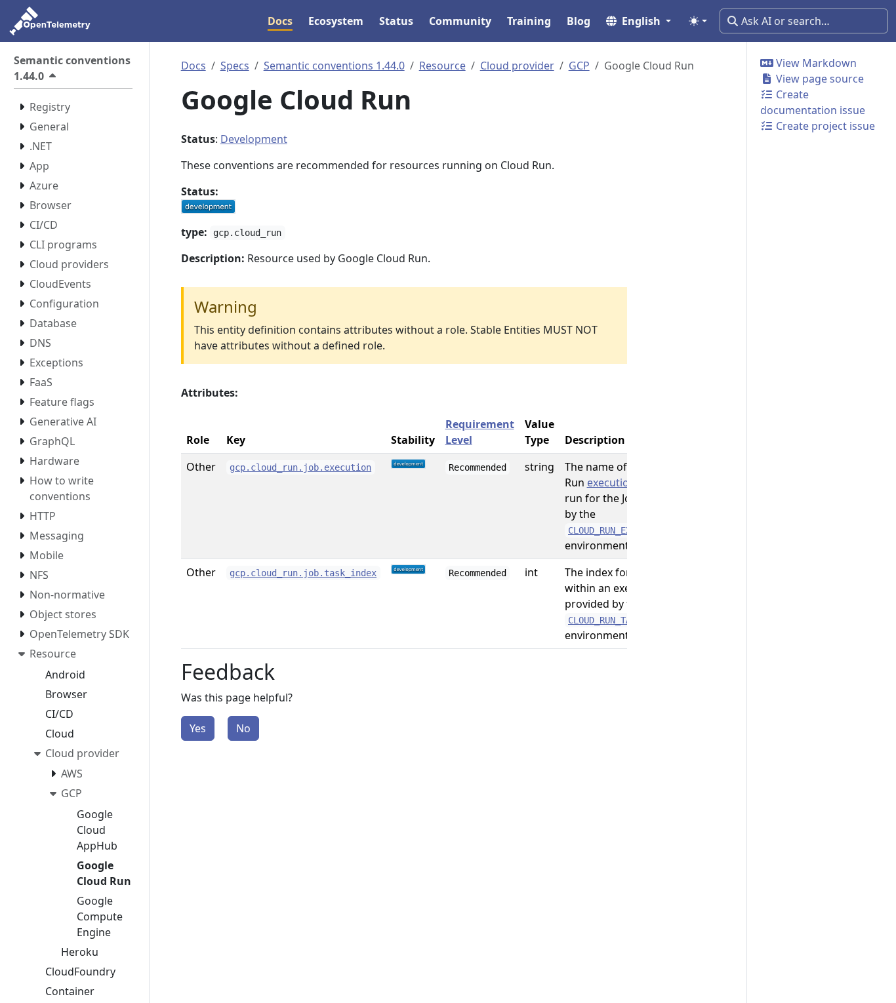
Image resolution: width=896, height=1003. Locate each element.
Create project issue (824, 126)
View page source (818, 78)
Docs (193, 65)
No (243, 728)
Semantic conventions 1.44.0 (334, 65)
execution (611, 482)
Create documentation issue (812, 102)
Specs (234, 65)
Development (253, 139)
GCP (579, 65)
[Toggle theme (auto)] (697, 21)
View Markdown (815, 63)
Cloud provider (517, 65)
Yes (198, 728)
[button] (638, 21)
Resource (442, 65)
